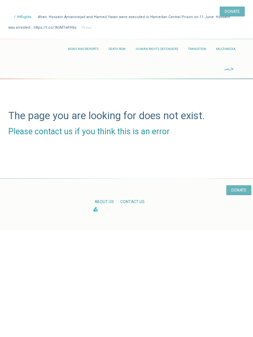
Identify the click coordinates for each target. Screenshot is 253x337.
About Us (104, 201)
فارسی (229, 68)
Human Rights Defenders (157, 49)
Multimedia (226, 49)
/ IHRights (22, 17)
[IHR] (35, 49)
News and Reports (83, 49)
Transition (197, 49)
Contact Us (132, 201)
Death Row (117, 49)
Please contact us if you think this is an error (89, 131)
